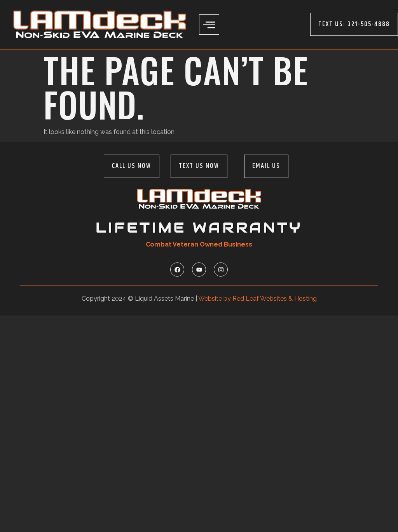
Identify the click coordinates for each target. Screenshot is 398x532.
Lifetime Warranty (199, 227)
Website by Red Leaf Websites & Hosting (257, 298)
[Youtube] (199, 269)
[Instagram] (221, 269)
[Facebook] (177, 269)
